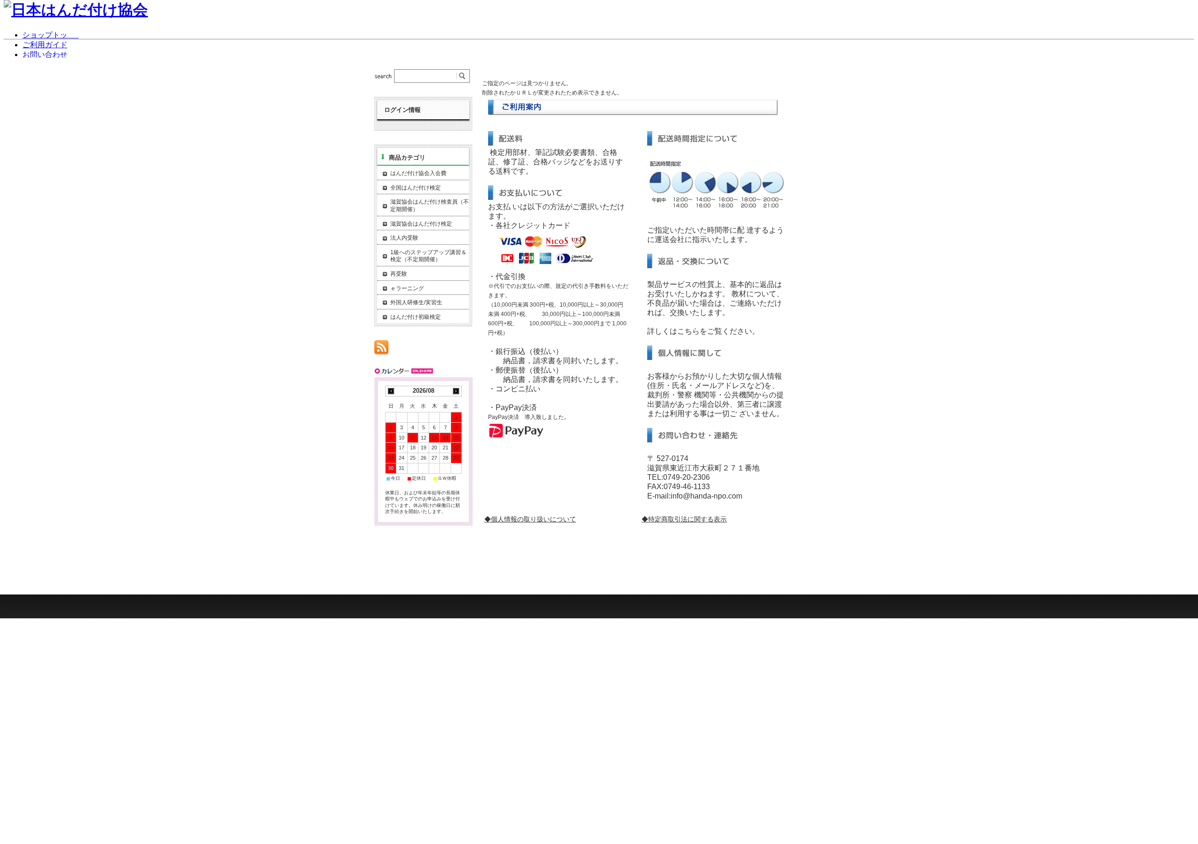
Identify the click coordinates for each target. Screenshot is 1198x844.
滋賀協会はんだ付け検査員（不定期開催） (429, 205)
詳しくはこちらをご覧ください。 (703, 331)
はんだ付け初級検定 (415, 317)
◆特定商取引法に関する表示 (684, 519)
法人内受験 (404, 238)
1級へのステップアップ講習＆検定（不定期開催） (428, 256)
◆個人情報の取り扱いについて (530, 519)
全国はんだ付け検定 (415, 187)
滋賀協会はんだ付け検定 (421, 223)
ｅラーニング (407, 288)
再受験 (398, 274)
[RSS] (381, 349)
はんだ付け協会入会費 (418, 173)
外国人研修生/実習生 (416, 302)
